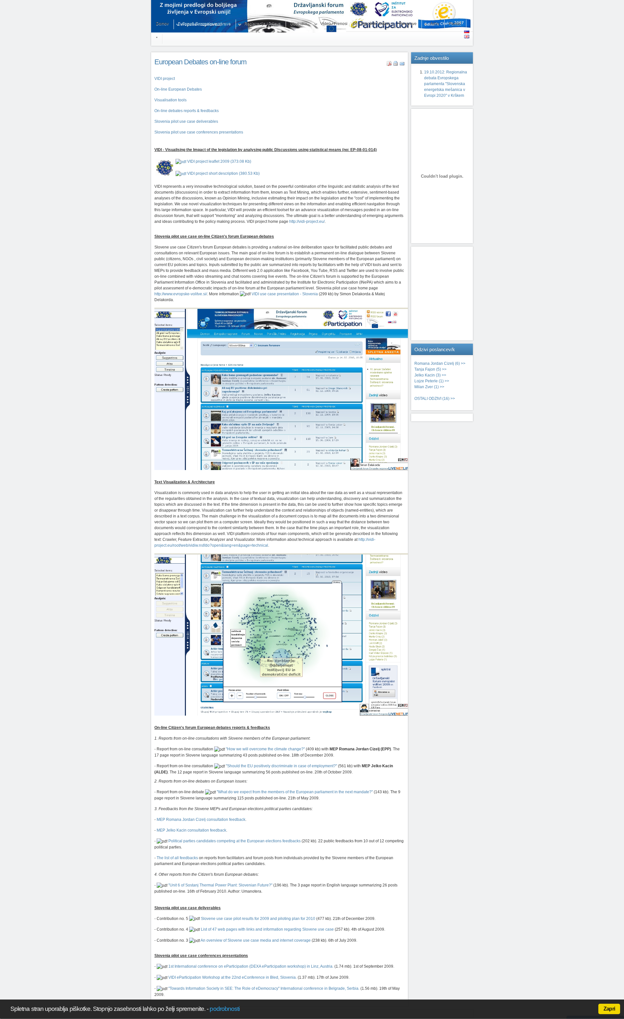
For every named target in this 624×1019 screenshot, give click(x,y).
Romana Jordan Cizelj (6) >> (439, 363)
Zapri (609, 1009)
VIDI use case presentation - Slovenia (285, 294)
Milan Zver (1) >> (429, 387)
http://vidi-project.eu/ (307, 221)
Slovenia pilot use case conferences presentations (198, 132)
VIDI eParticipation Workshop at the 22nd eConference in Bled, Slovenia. (232, 977)
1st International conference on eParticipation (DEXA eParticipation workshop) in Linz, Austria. (250, 966)
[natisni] (395, 64)
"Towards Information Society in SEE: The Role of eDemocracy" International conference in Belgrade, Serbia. (263, 988)
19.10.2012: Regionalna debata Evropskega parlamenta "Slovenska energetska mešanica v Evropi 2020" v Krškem (445, 84)
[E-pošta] (402, 64)
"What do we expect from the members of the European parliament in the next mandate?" (295, 792)
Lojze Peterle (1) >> (431, 381)
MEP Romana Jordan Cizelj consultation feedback (201, 819)
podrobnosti (225, 1008)
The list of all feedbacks (177, 858)
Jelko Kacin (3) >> (430, 375)
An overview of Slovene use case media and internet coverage (256, 940)
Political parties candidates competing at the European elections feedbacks (234, 841)
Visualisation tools (170, 100)
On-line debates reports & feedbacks (186, 110)
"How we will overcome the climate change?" (265, 749)
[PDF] (389, 64)
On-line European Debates (178, 89)
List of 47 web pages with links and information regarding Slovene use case (267, 929)
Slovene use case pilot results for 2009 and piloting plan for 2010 (258, 918)
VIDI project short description (223, 173)
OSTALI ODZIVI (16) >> (434, 398)
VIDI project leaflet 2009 (218, 161)
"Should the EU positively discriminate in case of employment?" (281, 766)
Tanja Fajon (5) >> (430, 369)
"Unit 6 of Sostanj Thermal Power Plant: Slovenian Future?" (220, 885)
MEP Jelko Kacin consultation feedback (191, 830)
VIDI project (164, 78)
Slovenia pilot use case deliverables (186, 121)
